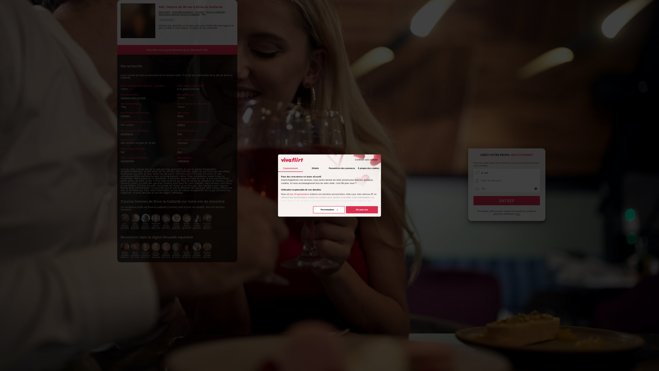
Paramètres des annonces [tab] (342, 168)
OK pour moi (362, 210)
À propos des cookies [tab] (368, 168)
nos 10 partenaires (299, 194)
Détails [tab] (315, 168)
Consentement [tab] (290, 168)
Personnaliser (327, 210)
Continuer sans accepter (366, 160)
